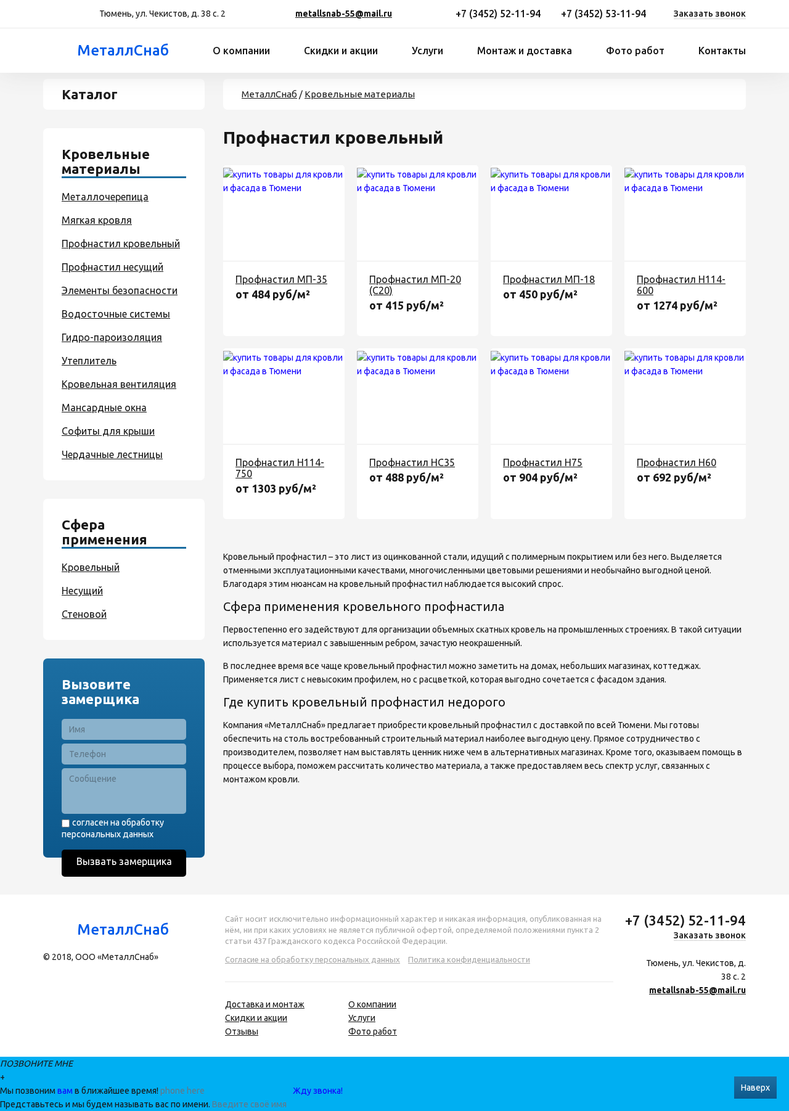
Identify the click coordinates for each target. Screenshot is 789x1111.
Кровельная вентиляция (119, 384)
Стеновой (84, 614)
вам (65, 1091)
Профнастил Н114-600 (681, 285)
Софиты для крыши (108, 431)
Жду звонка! (318, 1091)
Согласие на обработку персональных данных (312, 959)
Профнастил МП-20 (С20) (415, 285)
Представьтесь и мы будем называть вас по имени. (105, 1104)
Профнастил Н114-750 (279, 468)
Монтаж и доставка (524, 50)
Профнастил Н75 (543, 462)
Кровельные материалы (360, 94)
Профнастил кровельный (121, 243)
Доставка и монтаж (265, 1004)
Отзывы (241, 1031)
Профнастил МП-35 (281, 279)
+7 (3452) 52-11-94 (498, 13)
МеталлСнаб (123, 50)
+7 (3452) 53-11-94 (603, 13)
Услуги (427, 50)
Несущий (82, 590)
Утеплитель (89, 360)
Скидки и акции (341, 50)
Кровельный (91, 567)
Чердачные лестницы (112, 454)
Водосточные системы (116, 313)
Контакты (722, 50)
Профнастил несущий (112, 267)
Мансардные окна (104, 407)
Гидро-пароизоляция (112, 337)
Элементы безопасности (120, 290)
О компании (241, 50)
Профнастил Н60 (676, 462)
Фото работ (635, 50)
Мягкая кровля (97, 220)
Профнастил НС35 (412, 462)
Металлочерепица (105, 196)
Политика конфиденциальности (469, 959)
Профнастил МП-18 (549, 279)
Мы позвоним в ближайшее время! (80, 1091)
